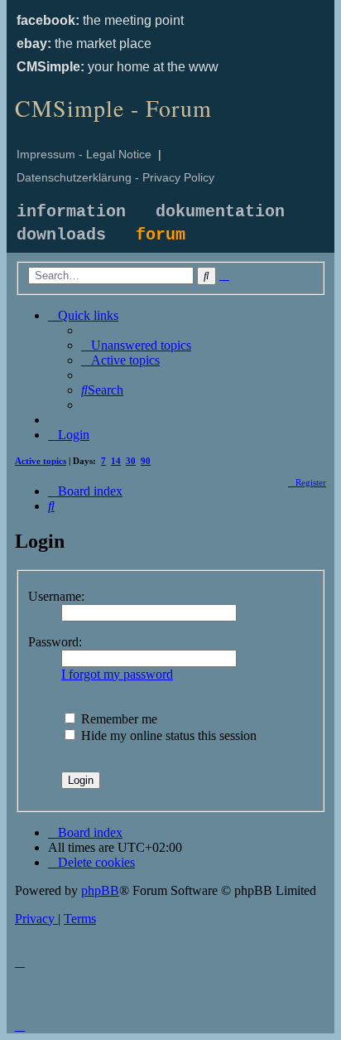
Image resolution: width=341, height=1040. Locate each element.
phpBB (100, 890)
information (71, 211)
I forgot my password (117, 674)
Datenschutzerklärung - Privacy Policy (115, 177)
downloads (61, 234)
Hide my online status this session (167, 735)
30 (131, 461)
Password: (55, 642)
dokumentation (220, 211)
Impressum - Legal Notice (84, 154)
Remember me (117, 719)
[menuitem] (136, 345)
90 (146, 461)
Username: (56, 596)
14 (116, 461)
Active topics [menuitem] (40, 461)
